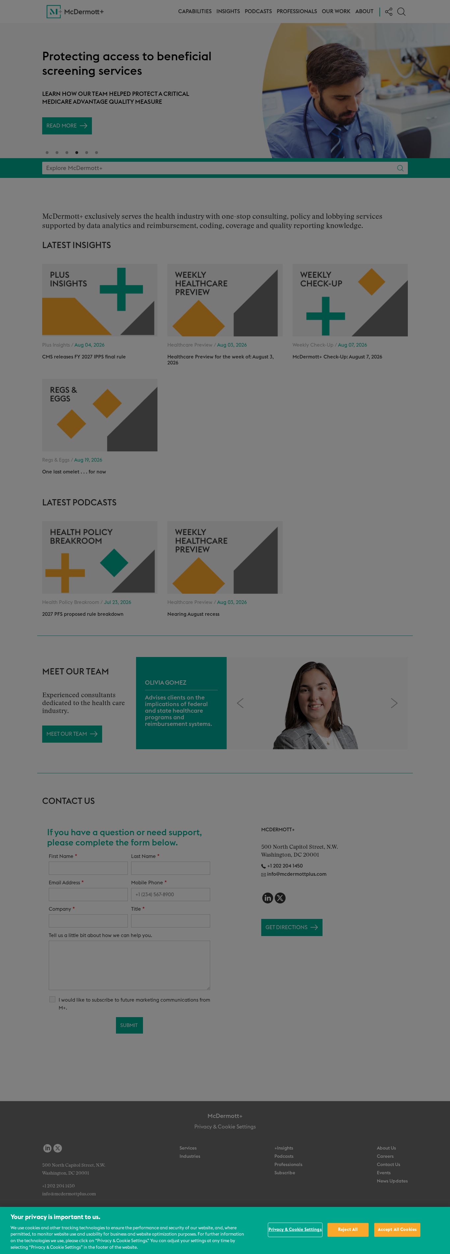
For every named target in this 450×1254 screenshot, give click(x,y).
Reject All (348, 1230)
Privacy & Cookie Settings (295, 1230)
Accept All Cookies (397, 1230)
